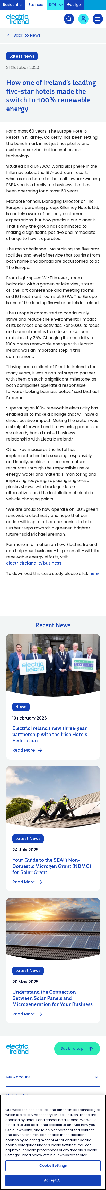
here (94, 573)
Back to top (71, 1048)
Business (36, 4)
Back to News (27, 35)
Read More (23, 750)
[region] (53, 1142)
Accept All (53, 1180)
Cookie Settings (53, 1165)
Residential (12, 4)
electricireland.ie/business (33, 563)
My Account (18, 1077)
